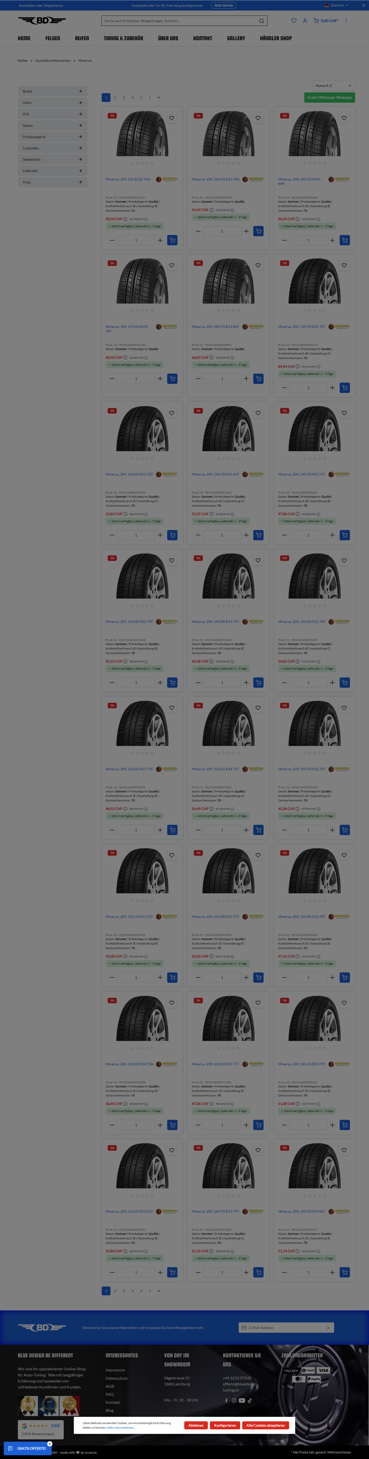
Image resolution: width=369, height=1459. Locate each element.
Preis (27, 182)
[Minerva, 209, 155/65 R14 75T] (228, 723)
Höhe (27, 102)
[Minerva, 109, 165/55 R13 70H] (228, 133)
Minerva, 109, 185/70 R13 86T (215, 326)
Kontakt (113, 1402)
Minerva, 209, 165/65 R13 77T (215, 1064)
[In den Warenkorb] (172, 240)
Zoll (26, 114)
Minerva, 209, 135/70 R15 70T (301, 326)
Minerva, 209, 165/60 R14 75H (130, 1064)
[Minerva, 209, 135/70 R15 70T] (314, 281)
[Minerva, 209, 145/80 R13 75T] (228, 576)
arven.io (91, 1452)
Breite (27, 91)
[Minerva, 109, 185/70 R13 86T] (228, 281)
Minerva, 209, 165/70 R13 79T (215, 1211)
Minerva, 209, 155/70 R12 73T (301, 769)
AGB (110, 1386)
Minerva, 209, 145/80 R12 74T (129, 621)
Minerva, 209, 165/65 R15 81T (129, 1211)
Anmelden (27, 5)
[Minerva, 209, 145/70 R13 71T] (314, 428)
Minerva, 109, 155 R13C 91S (128, 179)
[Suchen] (262, 21)
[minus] (112, 240)
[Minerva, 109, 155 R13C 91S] (142, 133)
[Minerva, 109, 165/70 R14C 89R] (314, 133)
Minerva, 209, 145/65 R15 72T (129, 474)
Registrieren (53, 5)
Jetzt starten (223, 5)
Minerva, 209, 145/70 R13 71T (301, 474)
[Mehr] (346, 21)
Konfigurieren (225, 1425)
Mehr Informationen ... (122, 1427)
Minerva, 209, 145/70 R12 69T (215, 474)
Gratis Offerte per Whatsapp (330, 97)
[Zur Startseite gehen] (42, 21)
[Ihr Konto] (305, 21)
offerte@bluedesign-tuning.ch (240, 1386)
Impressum (115, 1369)
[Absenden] (328, 1327)
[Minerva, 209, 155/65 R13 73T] (142, 723)
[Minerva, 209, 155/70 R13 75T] (142, 870)
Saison (28, 125)
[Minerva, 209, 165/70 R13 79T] (228, 1165)
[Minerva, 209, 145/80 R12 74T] (142, 576)
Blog (109, 1410)
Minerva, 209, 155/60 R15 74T (301, 621)
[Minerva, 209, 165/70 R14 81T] (314, 1165)
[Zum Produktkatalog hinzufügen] (172, 118)
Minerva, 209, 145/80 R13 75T (215, 621)
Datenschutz (117, 1378)
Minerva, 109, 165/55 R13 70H (216, 179)
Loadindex (31, 148)
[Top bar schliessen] (363, 5)
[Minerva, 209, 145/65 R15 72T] (142, 428)
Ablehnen (196, 1425)
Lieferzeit (30, 170)
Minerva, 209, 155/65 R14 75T (215, 769)
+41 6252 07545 (237, 1377)
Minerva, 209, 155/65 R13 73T (129, 769)
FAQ (110, 1394)
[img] (166, 179)
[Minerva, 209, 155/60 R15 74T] (314, 576)
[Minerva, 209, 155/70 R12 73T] (314, 723)
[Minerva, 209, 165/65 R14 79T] (314, 1018)
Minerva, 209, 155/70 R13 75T (129, 916)
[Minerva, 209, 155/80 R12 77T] (228, 870)
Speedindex (32, 159)
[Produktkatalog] (294, 21)
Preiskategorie (34, 137)
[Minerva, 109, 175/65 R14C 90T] (142, 281)
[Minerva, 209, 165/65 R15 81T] (142, 1165)
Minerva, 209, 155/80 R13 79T (301, 916)
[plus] (160, 240)
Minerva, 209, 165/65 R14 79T (301, 1064)
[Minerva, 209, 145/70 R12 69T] (228, 428)
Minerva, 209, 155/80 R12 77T (215, 916)
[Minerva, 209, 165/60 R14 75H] (142, 1018)
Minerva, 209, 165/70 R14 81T (301, 1211)
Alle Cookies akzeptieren (266, 1425)
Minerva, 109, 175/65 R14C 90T (127, 328)
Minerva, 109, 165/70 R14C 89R (299, 181)
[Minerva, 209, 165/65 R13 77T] (228, 1018)
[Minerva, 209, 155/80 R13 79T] (314, 870)
